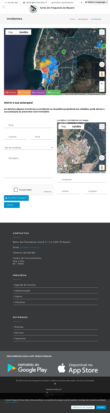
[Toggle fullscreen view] (102, 32)
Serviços (19, 333)
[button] (64, 52)
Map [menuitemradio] (10, 32)
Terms (103, 94)
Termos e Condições (85, 381)
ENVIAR (10, 205)
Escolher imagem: (17, 198)
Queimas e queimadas (62, 3)
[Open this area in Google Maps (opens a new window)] (62, 171)
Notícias (18, 327)
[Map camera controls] (102, 64)
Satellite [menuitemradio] (23, 32)
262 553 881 (12, 3)
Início (72, 19)
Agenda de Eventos (25, 285)
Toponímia (20, 338)
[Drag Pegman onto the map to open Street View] (102, 74)
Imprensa (19, 302)
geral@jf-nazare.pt (36, 3)
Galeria (18, 296)
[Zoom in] (102, 83)
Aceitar (101, 407)
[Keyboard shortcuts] (76, 172)
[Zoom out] (102, 89)
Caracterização (22, 290)
